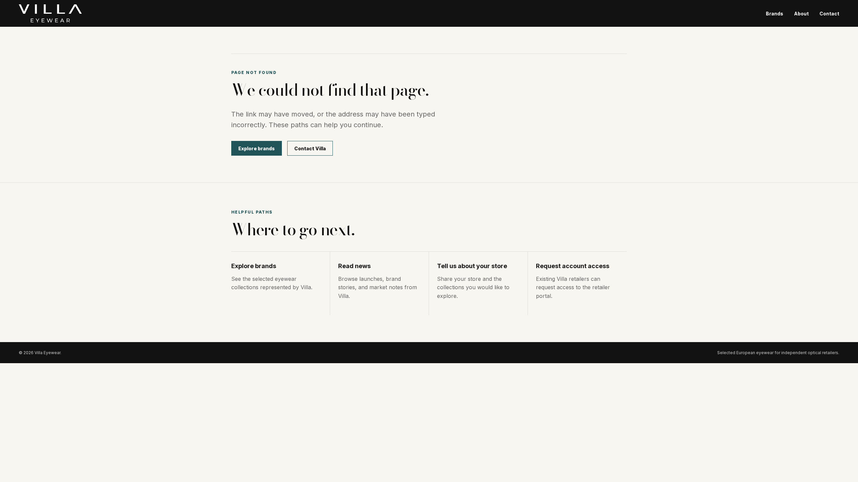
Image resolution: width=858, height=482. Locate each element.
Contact (829, 13)
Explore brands (256, 148)
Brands (774, 13)
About (801, 13)
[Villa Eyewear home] (50, 13)
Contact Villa (310, 148)
